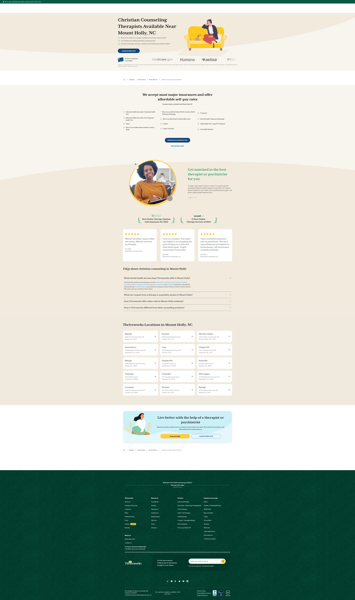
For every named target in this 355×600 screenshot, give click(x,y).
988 (129, 549)
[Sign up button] (223, 561)
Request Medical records (204, 593)
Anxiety (153, 505)
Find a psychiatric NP (184, 528)
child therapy (148, 284)
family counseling (137, 284)
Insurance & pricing (131, 505)
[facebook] (175, 581)
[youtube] (183, 581)
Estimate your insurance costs (177, 140)
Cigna (206, 516)
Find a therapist (182, 524)
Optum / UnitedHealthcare (212, 505)
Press (126, 520)
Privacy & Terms (201, 591)
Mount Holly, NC (153, 79)
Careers (127, 524)
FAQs (126, 513)
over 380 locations (140, 287)
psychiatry (170, 284)
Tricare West (207, 520)
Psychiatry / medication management (189, 505)
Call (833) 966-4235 (129, 51)
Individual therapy (183, 502)
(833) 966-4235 (36, 2)
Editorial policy (129, 516)
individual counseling (163, 282)
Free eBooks (155, 502)
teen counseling (158, 284)
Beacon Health (208, 513)
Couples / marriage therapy (186, 520)
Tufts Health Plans (209, 531)
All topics (154, 528)
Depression (154, 509)
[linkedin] (187, 581)
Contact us (128, 543)
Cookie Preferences (202, 595)
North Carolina (141, 79)
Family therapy (182, 516)
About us (128, 502)
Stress (153, 524)
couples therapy (175, 282)
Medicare (207, 528)
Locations (128, 509)
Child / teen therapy (184, 513)
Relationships (155, 516)
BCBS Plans (207, 509)
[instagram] (172, 581)
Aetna (206, 502)
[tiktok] (168, 581)
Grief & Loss (155, 513)
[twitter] (179, 581)
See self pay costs (177, 146)
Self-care (154, 520)
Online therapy (182, 509)
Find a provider (175, 436)
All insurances (208, 535)
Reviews (127, 528)
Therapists (131, 79)
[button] (189, 198)
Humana (206, 524)
